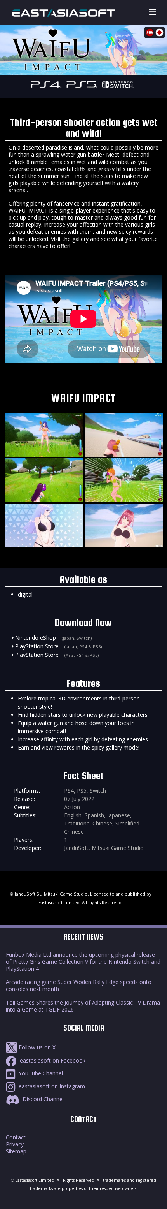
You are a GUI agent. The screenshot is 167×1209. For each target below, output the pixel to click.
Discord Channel (42, 1099)
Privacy (15, 1144)
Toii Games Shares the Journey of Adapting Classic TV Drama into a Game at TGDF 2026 (83, 1006)
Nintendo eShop (35, 637)
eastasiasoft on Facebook (51, 1060)
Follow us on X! (37, 1047)
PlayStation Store (37, 646)
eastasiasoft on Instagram (51, 1086)
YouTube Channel (40, 1073)
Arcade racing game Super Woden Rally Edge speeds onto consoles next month (78, 985)
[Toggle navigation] (152, 12)
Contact (16, 1137)
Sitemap (16, 1151)
